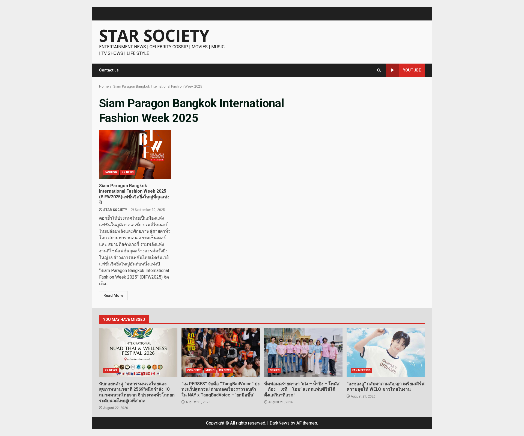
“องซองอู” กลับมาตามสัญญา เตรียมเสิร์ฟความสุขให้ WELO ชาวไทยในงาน (386, 352)
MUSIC (210, 370)
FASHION (111, 172)
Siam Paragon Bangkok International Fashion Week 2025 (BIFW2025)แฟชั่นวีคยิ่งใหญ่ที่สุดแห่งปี (135, 154)
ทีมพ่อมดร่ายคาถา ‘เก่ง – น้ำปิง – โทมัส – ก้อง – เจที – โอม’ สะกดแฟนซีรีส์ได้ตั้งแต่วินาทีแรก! (303, 352)
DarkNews (280, 423)
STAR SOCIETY (154, 35)
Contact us (109, 70)
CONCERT (194, 370)
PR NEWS (128, 172)
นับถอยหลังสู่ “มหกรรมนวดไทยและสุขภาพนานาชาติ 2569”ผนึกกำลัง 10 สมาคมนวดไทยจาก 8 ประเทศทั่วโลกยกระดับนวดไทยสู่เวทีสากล (138, 352)
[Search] (379, 70)
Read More (113, 295)
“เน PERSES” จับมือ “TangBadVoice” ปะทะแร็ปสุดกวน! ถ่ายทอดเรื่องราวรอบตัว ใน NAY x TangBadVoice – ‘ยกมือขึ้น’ (220, 352)
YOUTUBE (412, 70)
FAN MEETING (361, 370)
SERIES (275, 370)
